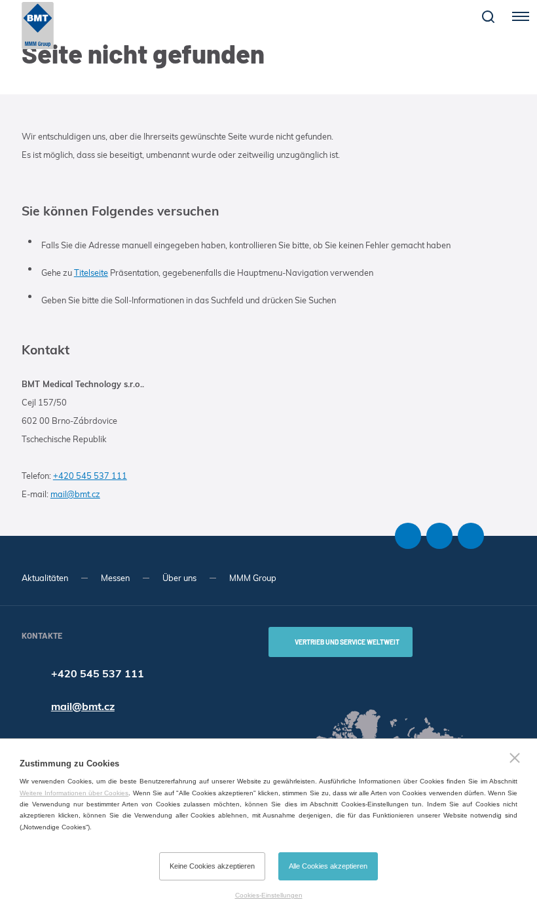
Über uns (179, 578)
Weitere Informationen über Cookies (74, 793)
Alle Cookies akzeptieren (328, 866)
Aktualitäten (45, 578)
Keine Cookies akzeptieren (212, 866)
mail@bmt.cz (75, 494)
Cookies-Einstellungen (269, 895)
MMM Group (252, 578)
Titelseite (91, 272)
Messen (115, 578)
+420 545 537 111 (90, 475)
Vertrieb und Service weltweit (347, 642)
